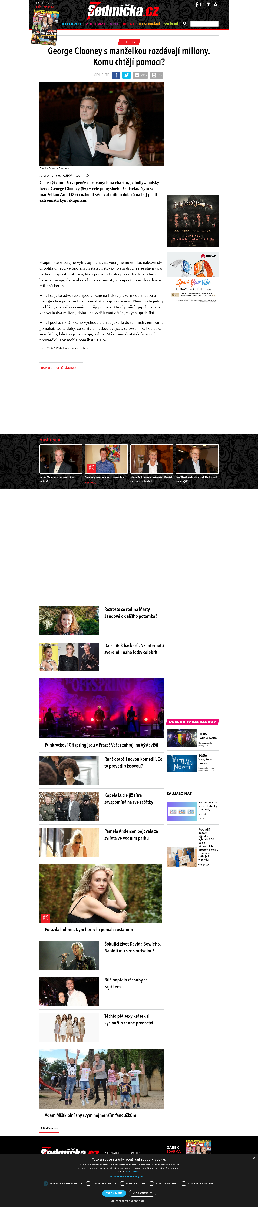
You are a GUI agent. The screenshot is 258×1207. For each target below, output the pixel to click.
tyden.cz (203, 865)
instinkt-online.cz (204, 816)
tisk (159, 75)
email (143, 75)
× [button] (254, 1158)
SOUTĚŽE (135, 1153)
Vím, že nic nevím (206, 759)
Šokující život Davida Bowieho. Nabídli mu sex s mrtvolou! (132, 948)
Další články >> (49, 1128)
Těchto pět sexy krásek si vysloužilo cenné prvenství (128, 1020)
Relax (129, 24)
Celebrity (72, 24)
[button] (129, 1176)
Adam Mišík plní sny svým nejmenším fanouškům (90, 1115)
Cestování (149, 24)
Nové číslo (45, 5)
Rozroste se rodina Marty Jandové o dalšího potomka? (130, 613)
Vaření (171, 24)
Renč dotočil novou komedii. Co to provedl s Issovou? (133, 763)
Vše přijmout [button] (114, 1193)
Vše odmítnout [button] (142, 1193)
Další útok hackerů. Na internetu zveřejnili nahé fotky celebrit (134, 649)
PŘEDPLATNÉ (112, 1153)
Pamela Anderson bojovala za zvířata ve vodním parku (131, 835)
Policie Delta (207, 736)
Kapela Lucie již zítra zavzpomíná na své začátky (128, 799)
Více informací (133, 1171)
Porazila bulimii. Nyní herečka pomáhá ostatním (89, 929)
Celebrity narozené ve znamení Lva (104, 477)
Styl (114, 24)
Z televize (96, 24)
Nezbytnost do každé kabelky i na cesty (207, 806)
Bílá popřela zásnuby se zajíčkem (126, 984)
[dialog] (129, 1180)
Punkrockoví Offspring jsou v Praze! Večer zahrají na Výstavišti (101, 745)
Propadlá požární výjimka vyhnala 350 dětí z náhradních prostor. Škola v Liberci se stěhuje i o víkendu (208, 845)
